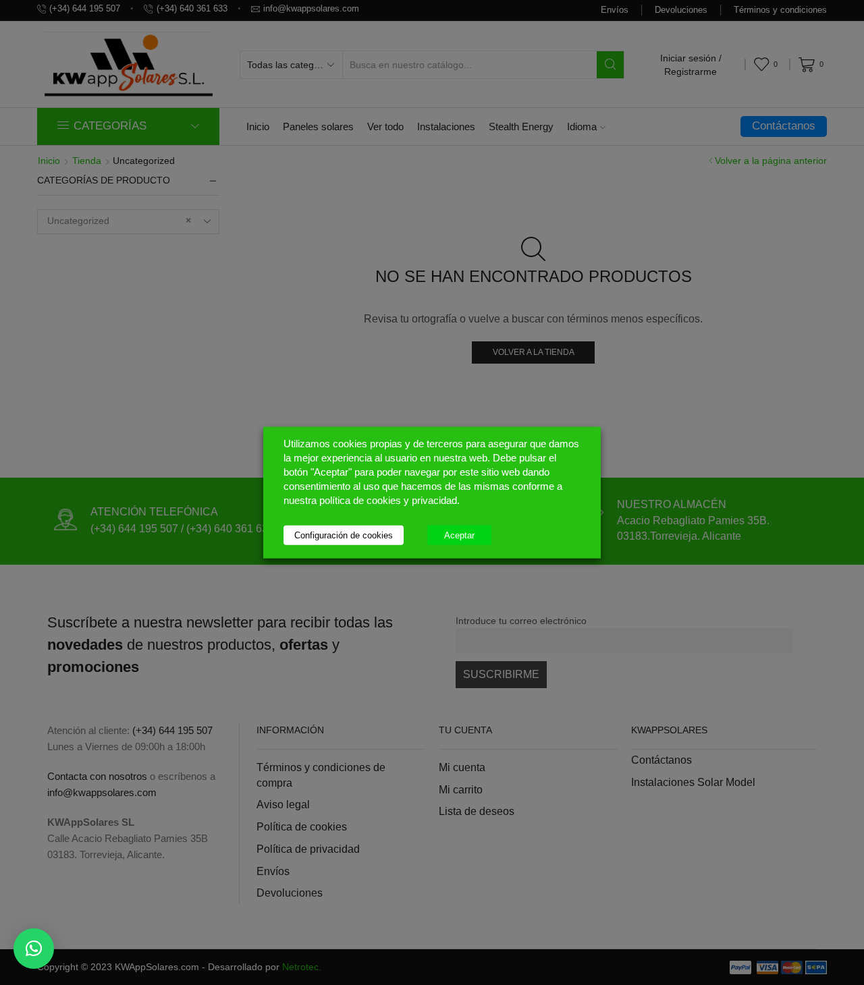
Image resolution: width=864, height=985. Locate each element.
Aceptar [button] (459, 535)
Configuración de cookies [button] (343, 535)
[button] (34, 948)
